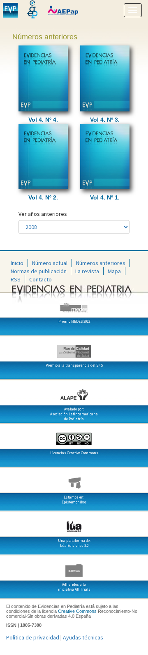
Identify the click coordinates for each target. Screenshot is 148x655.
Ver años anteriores (42, 214)
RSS (16, 279)
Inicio (17, 263)
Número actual (49, 263)
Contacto (40, 279)
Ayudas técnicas (83, 637)
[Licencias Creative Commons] (74, 435)
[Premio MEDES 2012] (74, 304)
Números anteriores (100, 263)
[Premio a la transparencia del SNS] (74, 348)
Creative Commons (77, 611)
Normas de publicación (39, 271)
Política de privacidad (32, 637)
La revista (87, 271)
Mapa (114, 271)
